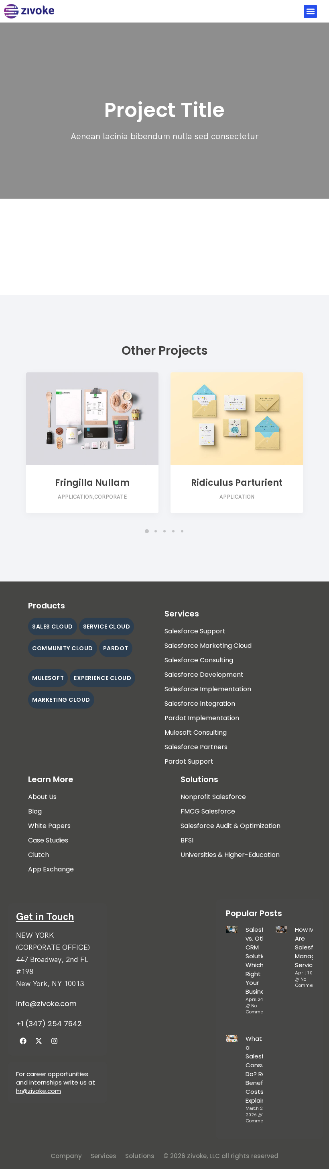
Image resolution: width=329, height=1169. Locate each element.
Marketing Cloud (61, 700)
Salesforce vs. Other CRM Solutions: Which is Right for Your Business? (262, 960)
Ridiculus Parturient (236, 483)
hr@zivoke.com (38, 1091)
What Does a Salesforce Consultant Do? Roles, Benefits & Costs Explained (262, 1069)
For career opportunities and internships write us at (55, 1078)
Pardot (115, 648)
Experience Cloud (102, 678)
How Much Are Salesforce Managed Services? (311, 947)
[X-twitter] (38, 1041)
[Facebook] (23, 1041)
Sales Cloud (52, 627)
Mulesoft (48, 678)
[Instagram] (54, 1041)
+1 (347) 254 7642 (49, 1024)
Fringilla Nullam (92, 483)
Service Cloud (106, 627)
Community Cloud (62, 648)
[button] (310, 11)
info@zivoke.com (46, 1003)
